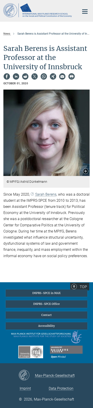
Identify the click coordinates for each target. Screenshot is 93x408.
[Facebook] (6, 76)
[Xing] (53, 76)
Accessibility (46, 325)
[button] (85, 171)
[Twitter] (34, 76)
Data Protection (61, 388)
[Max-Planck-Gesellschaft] (27, 375)
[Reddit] (25, 76)
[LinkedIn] (16, 76)
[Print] (71, 76)
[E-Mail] (62, 76)
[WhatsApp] (43, 76)
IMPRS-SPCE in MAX (46, 293)
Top (83, 287)
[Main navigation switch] (84, 11)
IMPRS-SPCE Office (46, 304)
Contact (46, 315)
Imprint (25, 388)
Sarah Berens (45, 194)
